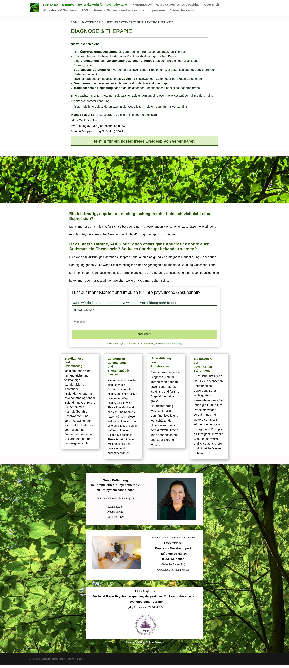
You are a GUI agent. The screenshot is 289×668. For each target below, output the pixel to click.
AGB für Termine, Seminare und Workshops (112, 10)
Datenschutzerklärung (170, 343)
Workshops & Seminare (60, 10)
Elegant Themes (50, 659)
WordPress (78, 659)
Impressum (157, 10)
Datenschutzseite (181, 10)
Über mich (211, 4)
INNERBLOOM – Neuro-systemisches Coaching (166, 4)
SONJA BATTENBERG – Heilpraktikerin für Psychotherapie (85, 4)
